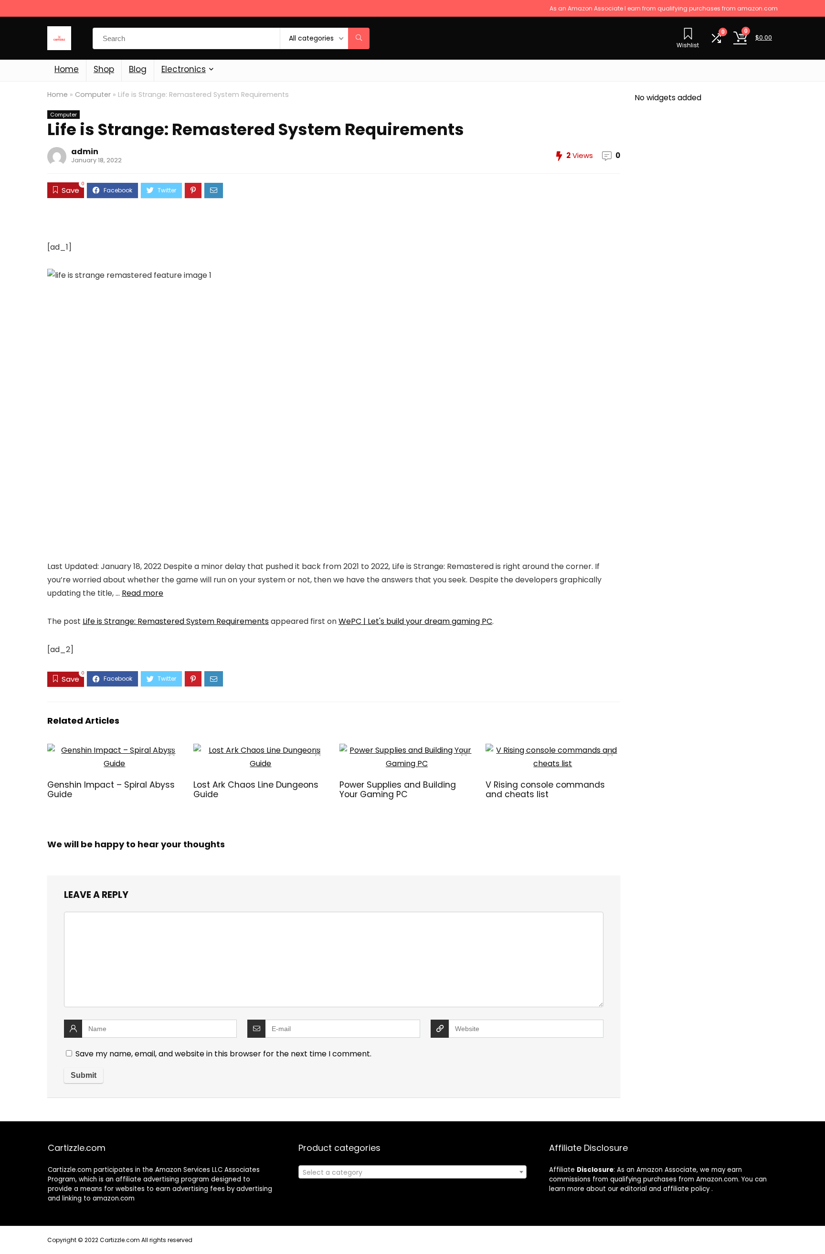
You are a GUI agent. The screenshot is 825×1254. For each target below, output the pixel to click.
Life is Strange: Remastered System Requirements (176, 621)
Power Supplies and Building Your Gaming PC (397, 789)
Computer (93, 94)
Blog (138, 69)
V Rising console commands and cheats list (545, 789)
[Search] (359, 38)
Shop (104, 69)
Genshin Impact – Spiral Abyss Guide (111, 789)
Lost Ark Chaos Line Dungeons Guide (255, 789)
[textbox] (412, 1172)
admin (84, 151)
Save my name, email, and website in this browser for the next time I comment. (223, 1053)
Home (66, 69)
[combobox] (412, 1172)
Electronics (183, 69)
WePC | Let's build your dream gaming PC (415, 621)
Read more (142, 593)
